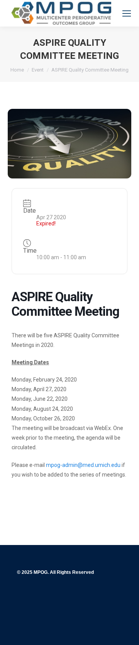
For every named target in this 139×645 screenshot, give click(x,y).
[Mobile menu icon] (126, 13)
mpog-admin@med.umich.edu (83, 465)
